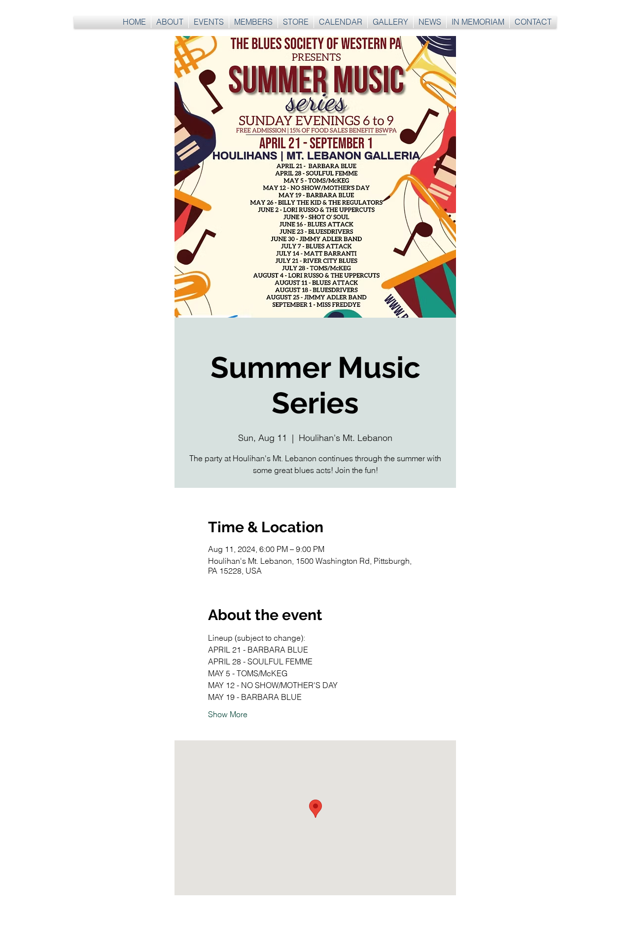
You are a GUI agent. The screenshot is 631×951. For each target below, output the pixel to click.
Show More (227, 714)
